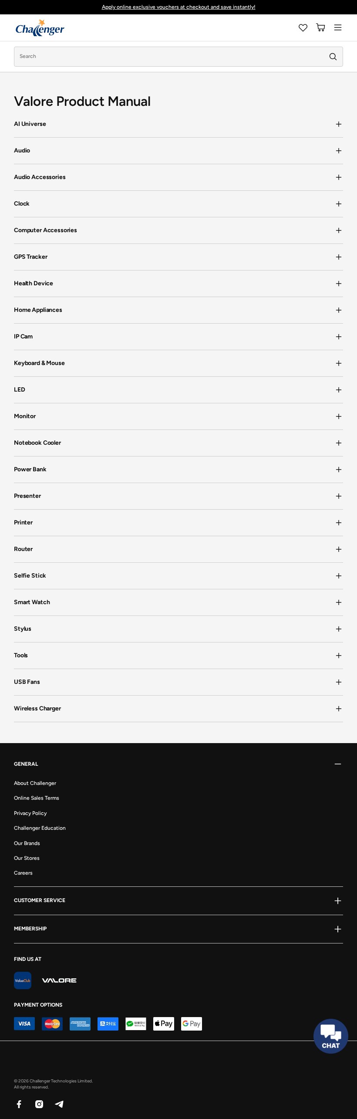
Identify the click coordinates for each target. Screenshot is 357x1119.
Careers (23, 873)
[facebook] (19, 1104)
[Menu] (338, 27)
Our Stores (27, 858)
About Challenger (35, 783)
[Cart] (320, 27)
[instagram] (39, 1104)
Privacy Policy (30, 813)
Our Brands (27, 843)
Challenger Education (40, 828)
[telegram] (59, 1104)
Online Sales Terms (36, 798)
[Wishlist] (303, 27)
